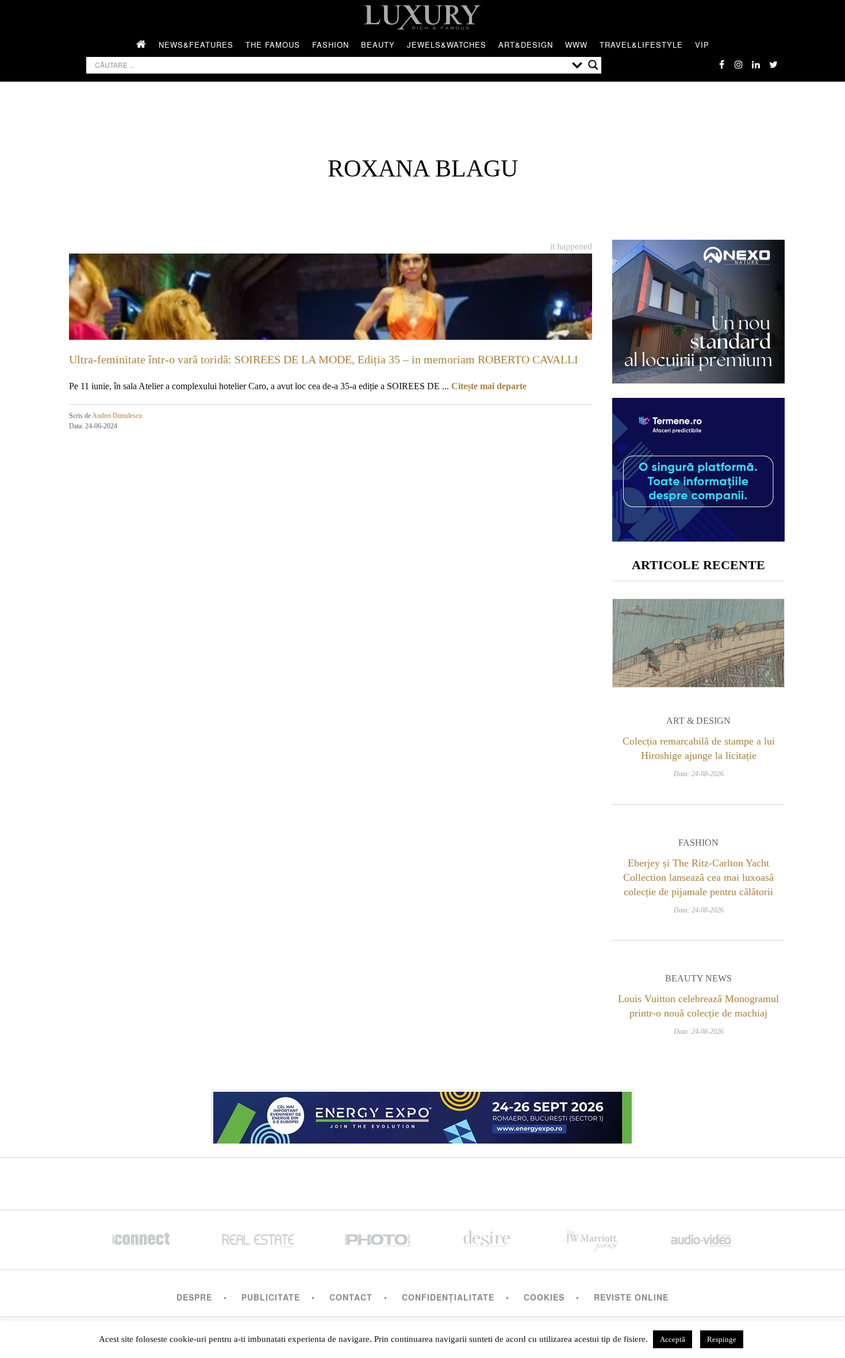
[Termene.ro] (698, 537)
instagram (738, 64)
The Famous (272, 44)
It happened (571, 246)
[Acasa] (141, 44)
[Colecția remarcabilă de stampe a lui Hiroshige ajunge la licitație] (698, 643)
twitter (773, 64)
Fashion (330, 44)
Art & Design (698, 721)
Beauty (378, 44)
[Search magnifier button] (593, 65)
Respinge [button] (721, 1339)
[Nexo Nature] (698, 379)
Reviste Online (631, 1297)
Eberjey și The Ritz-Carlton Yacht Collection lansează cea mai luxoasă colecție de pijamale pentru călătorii (698, 877)
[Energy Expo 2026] (422, 1115)
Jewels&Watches (446, 44)
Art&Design (525, 44)
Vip (702, 44)
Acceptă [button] (672, 1339)
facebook (721, 64)
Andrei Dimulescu (117, 416)
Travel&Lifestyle (641, 44)
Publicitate (270, 1297)
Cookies (544, 1297)
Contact (350, 1297)
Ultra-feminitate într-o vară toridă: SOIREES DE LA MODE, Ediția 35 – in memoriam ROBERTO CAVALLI (323, 359)
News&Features (196, 44)
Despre (194, 1297)
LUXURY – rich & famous (422, 17)
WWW (576, 44)
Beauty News (698, 978)
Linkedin (756, 64)
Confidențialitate (448, 1297)
